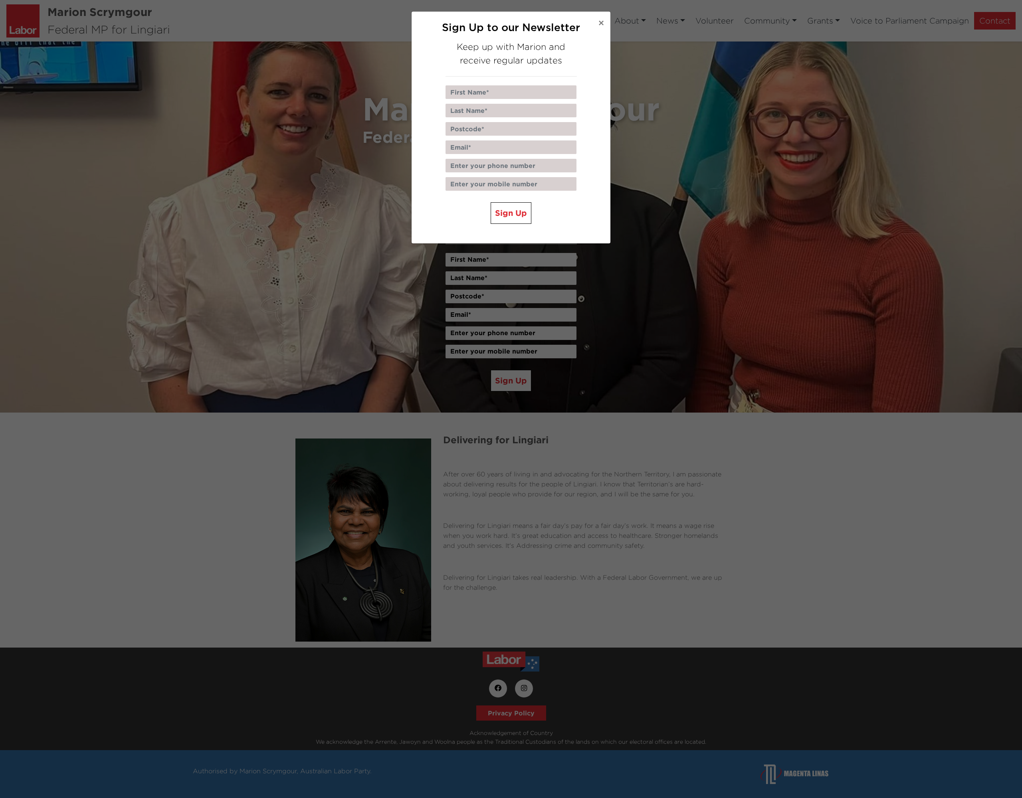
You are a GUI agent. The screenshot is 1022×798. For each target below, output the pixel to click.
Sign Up (511, 212)
